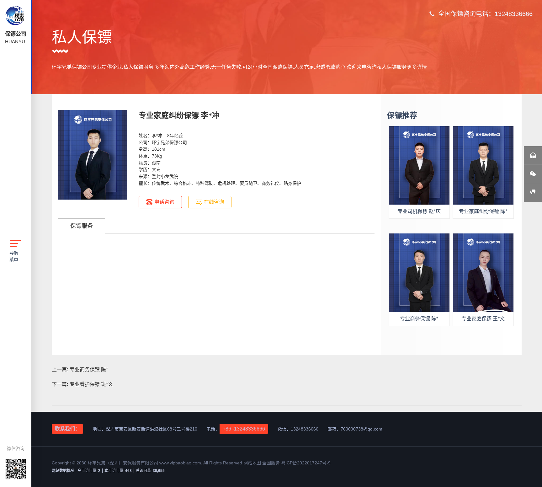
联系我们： (67, 428)
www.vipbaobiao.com (180, 462)
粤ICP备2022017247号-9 (306, 462)
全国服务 (271, 462)
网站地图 (252, 462)
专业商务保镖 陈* (89, 369)
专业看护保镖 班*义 (91, 384)
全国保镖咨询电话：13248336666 (485, 13)
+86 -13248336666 (244, 428)
